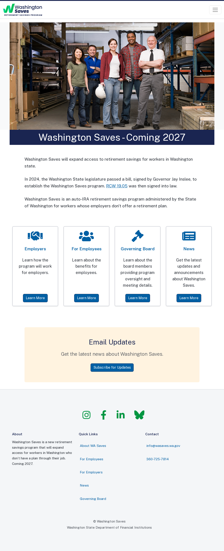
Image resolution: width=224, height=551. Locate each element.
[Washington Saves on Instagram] (86, 415)
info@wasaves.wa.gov (163, 446)
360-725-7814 (157, 459)
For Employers (91, 472)
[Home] (22, 10)
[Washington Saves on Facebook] (103, 415)
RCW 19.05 (117, 185)
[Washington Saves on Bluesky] (137, 415)
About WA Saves (93, 446)
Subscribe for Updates (112, 367)
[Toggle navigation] (215, 9)
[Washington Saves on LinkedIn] (120, 415)
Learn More (35, 298)
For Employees (91, 459)
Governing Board (93, 499)
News (84, 485)
